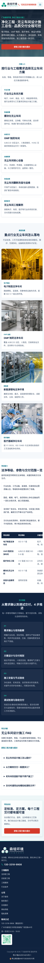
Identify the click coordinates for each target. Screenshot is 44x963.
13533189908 (28, 4)
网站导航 (4, 909)
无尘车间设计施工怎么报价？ (19, 758)
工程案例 (4, 883)
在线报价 (4, 905)
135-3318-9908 (13, 864)
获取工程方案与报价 (22, 47)
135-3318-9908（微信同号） (12, 923)
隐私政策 (4, 913)
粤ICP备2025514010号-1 (22, 955)
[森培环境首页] (9, 4)
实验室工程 (5, 878)
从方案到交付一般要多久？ (18, 767)
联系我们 (4, 901)
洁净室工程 (5, 874)
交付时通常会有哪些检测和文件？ (21, 785)
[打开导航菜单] (40, 4)
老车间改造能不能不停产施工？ (20, 776)
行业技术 (4, 887)
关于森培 (4, 897)
